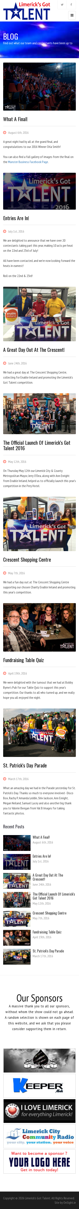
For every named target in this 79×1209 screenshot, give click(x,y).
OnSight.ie (69, 1202)
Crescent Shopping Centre (49, 913)
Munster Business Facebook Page (28, 162)
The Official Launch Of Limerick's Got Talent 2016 (54, 896)
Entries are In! (42, 856)
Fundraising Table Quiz (47, 932)
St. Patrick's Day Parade (48, 950)
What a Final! (41, 837)
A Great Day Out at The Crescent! (48, 877)
